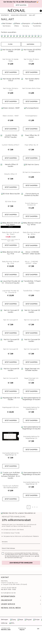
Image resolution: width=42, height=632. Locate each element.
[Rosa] (23, 36)
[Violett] (39, 36)
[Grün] (14, 36)
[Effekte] (16, 23)
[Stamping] (25, 23)
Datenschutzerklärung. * (15, 557)
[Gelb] (8, 36)
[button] (40, 10)
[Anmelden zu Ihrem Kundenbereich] (36, 10)
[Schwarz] (30, 36)
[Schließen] (40, 3)
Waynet (22, 629)
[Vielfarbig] (36, 36)
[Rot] (27, 36)
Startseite (5, 15)
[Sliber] (33, 36)
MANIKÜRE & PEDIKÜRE (19, 15)
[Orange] (17, 36)
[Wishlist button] (19, 49)
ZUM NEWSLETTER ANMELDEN (21, 563)
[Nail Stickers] (6, 23)
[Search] (31, 10)
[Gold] (11, 36)
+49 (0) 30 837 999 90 (9, 588)
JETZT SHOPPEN (11, 72)
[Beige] (2, 36)
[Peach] (20, 36)
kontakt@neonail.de (8, 593)
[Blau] (5, 36)
